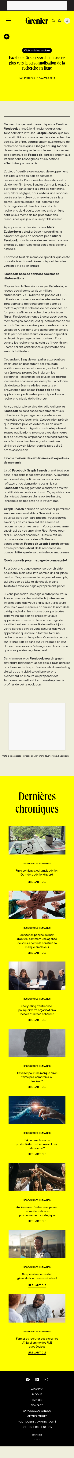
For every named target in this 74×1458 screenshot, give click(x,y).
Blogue (37, 1394)
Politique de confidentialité (37, 1421)
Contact (37, 1405)
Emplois (37, 1400)
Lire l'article (37, 881)
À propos (37, 1389)
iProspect (30, 78)
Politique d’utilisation (37, 1427)
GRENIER (37, 1435)
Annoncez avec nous (37, 1410)
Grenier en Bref (37, 1416)
